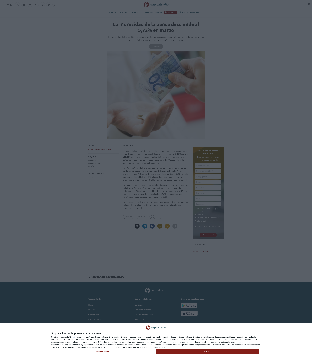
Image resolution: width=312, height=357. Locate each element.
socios (74, 337)
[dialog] (156, 340)
